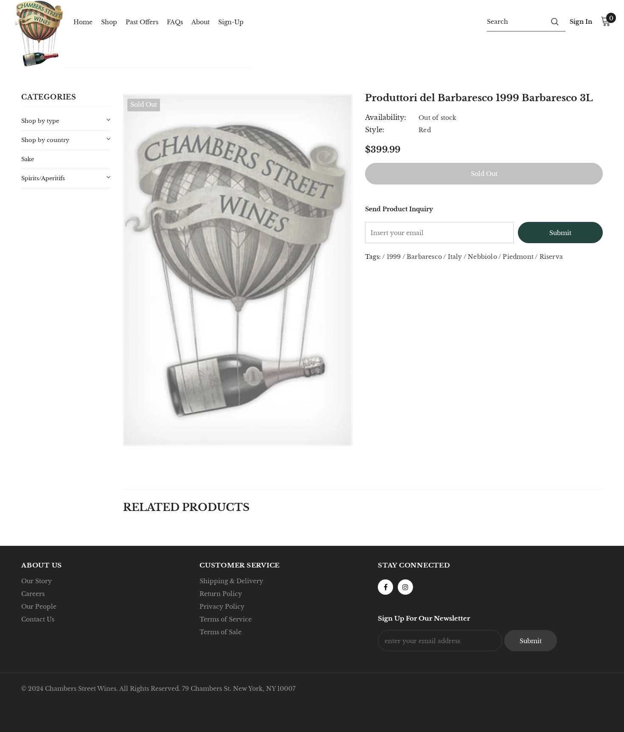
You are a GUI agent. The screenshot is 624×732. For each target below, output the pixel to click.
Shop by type (40, 121)
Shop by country (45, 140)
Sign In (581, 22)
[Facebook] (385, 587)
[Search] (554, 21)
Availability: (386, 117)
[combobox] (515, 21)
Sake (27, 159)
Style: (375, 129)
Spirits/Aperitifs (43, 178)
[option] (237, 269)
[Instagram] (405, 587)
